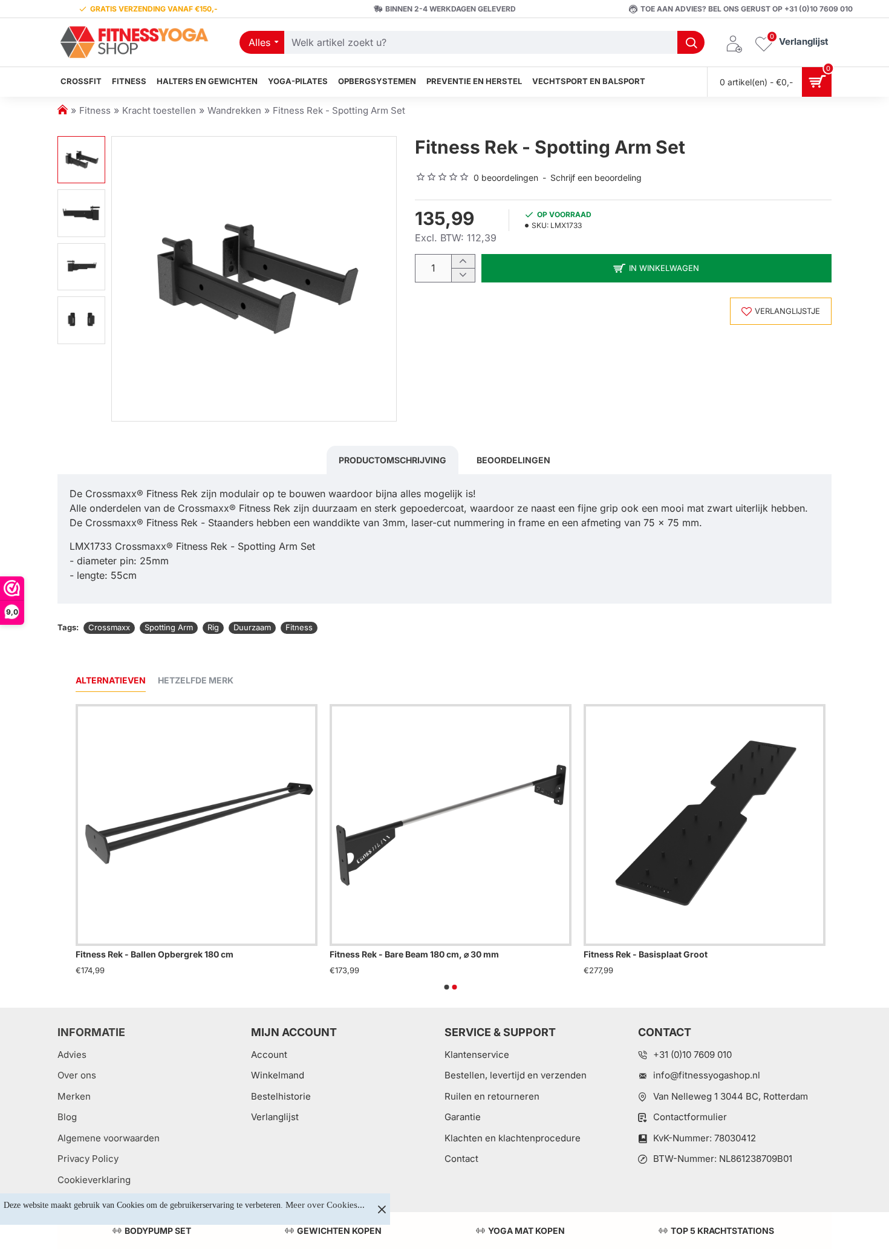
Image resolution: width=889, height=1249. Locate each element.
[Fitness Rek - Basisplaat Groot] (704, 825)
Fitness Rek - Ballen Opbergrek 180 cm (154, 954)
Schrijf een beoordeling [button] (596, 177)
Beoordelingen (513, 460)
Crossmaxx (109, 627)
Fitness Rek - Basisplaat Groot (646, 954)
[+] (463, 262)
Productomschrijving (392, 460)
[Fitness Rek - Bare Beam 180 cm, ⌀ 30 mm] (450, 825)
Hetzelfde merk (195, 680)
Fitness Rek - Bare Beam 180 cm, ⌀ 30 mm (414, 954)
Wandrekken (234, 110)
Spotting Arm (169, 627)
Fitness (95, 110)
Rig (213, 627)
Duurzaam (252, 627)
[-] (463, 275)
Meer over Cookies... (325, 1205)
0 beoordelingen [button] (506, 177)
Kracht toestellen (159, 110)
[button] (81, 142)
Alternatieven (111, 680)
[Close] (381, 1209)
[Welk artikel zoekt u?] (691, 42)
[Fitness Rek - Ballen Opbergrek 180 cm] (196, 825)
